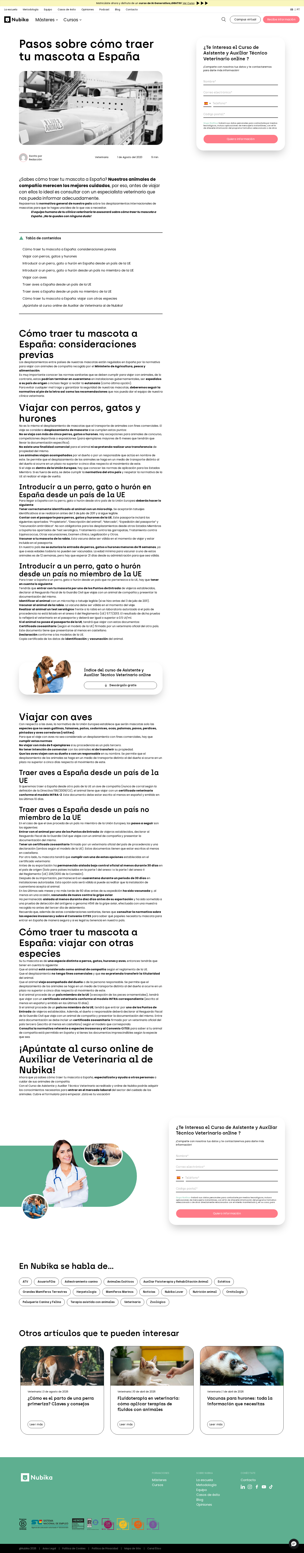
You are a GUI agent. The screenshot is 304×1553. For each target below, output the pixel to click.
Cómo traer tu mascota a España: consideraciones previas (69, 249)
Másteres (45, 20)
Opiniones (87, 9)
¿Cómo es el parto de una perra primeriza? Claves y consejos (61, 1401)
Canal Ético (154, 1548)
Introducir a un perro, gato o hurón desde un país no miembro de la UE (78, 270)
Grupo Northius (211, 123)
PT (298, 9)
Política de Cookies (74, 1548)
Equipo (48, 9)
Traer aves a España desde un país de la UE (57, 284)
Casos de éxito (67, 9)
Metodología (30, 9)
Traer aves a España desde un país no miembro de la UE (67, 291)
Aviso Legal (49, 1548)
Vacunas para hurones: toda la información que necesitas (240, 1401)
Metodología (206, 1485)
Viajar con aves (35, 277)
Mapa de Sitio (132, 1548)
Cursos (71, 20)
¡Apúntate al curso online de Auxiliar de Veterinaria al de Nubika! (73, 305)
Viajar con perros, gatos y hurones (50, 256)
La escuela (10, 9)
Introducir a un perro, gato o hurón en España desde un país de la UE (77, 263)
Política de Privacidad (105, 1548)
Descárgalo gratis (123, 685)
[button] (207, 103)
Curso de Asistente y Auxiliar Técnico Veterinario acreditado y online (75, 1086)
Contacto (132, 9)
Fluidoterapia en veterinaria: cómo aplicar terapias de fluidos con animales (149, 1404)
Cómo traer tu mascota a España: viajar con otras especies (70, 298)
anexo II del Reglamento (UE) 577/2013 (92, 613)
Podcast (104, 9)
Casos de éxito (208, 1495)
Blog (117, 9)
